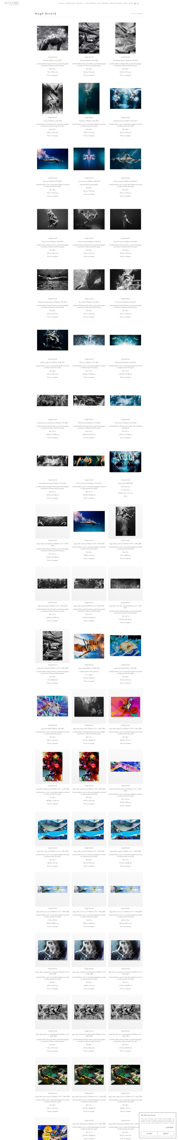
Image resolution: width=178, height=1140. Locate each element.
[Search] (135, 3)
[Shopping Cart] (137, 3)
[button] (80, 3)
